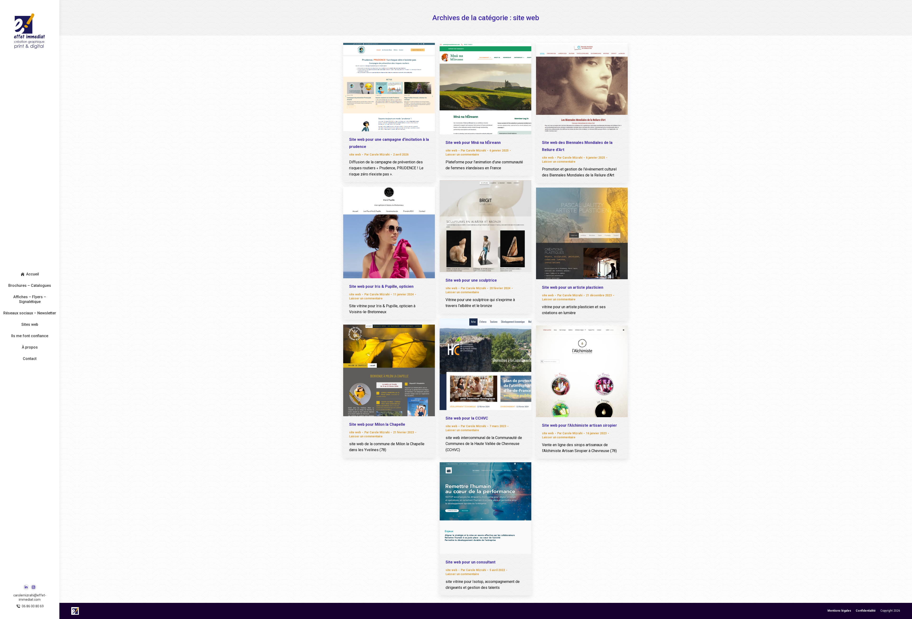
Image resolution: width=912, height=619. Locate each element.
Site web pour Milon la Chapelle (377, 424)
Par (377, 154)
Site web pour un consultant (470, 562)
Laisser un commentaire (462, 154)
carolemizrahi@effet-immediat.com (29, 597)
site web (355, 154)
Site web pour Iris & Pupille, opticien (381, 286)
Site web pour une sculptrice (471, 280)
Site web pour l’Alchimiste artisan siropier (579, 425)
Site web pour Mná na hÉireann (473, 142)
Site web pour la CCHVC (467, 418)
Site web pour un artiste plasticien (572, 287)
